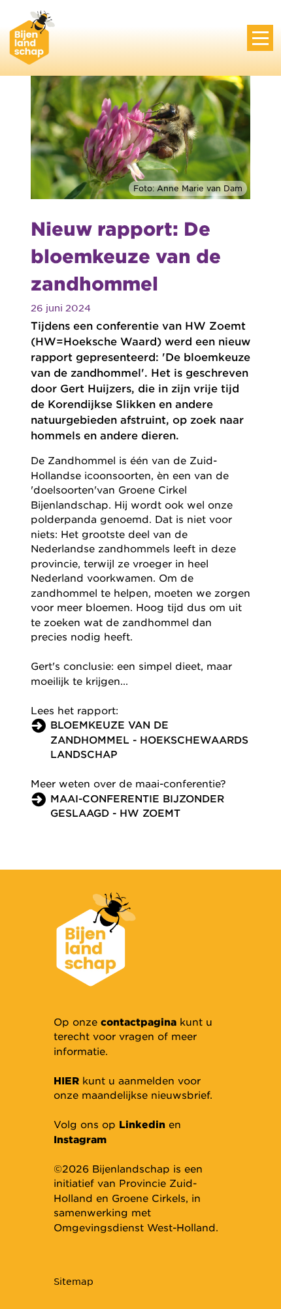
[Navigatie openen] (260, 38)
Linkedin (142, 1124)
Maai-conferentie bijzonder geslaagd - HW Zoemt (137, 805)
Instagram (80, 1139)
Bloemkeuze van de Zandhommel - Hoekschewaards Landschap (149, 739)
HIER (66, 1080)
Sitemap (73, 1281)
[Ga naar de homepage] (32, 36)
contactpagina (138, 1021)
